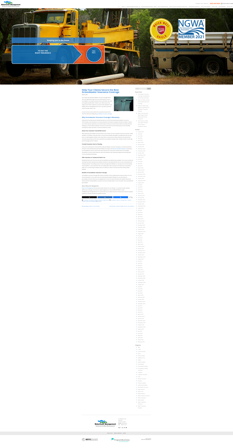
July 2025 (140, 159)
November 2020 (141, 278)
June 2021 (140, 263)
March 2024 (140, 193)
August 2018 (141, 329)
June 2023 (140, 212)
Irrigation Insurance (142, 374)
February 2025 (141, 170)
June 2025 (140, 161)
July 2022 (140, 235)
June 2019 (140, 308)
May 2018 (140, 335)
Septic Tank (140, 391)
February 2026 (141, 144)
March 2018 (140, 339)
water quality (141, 400)
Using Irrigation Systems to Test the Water (91, 206)
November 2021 (141, 252)
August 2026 (141, 131)
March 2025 (140, 168)
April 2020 (140, 293)
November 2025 (141, 151)
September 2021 (141, 257)
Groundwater (85, 200)
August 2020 (141, 284)
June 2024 (140, 187)
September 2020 (141, 282)
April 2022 (140, 242)
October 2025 (141, 153)
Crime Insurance (141, 351)
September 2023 (141, 206)
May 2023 (140, 214)
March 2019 (140, 314)
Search (149, 88)
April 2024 (140, 191)
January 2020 (141, 299)
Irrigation (140, 372)
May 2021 (140, 265)
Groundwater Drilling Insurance (103, 200)
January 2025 (141, 172)
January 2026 (141, 146)
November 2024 (141, 176)
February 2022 (141, 246)
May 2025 (140, 163)
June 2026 (140, 136)
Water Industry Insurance (144, 395)
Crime (139, 349)
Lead (139, 376)
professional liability (142, 385)
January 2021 (141, 274)
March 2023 (140, 218)
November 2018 (141, 322)
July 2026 (140, 134)
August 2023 (141, 208)
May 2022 (140, 240)
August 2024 (141, 182)
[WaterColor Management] (10, 4)
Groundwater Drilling (93, 200)
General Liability (141, 362)
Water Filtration (141, 393)
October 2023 (141, 204)
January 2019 (141, 318)
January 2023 (141, 223)
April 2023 (140, 216)
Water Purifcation (142, 398)
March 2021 (140, 269)
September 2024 (141, 180)
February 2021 (141, 271)
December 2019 (141, 301)
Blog (139, 347)
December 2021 (141, 250)
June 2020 (140, 288)
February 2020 (141, 297)
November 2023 (141, 201)
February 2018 (141, 342)
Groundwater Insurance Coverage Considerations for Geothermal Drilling (143, 96)
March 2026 (140, 142)
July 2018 (140, 331)
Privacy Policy (110, 433)
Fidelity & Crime (141, 358)
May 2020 (140, 291)
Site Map (124, 433)
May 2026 (140, 138)
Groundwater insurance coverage (117, 200)
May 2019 (140, 310)
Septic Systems (141, 389)
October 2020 (141, 280)
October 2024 (141, 178)
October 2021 (141, 255)
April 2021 (140, 267)
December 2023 (141, 199)
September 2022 (141, 231)
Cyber (139, 353)
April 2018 (140, 337)
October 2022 (141, 229)
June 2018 (140, 333)
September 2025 (141, 155)
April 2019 (140, 312)
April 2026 (140, 140)
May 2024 (140, 189)
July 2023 (140, 210)
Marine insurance (142, 378)
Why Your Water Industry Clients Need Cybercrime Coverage (143, 101)
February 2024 (141, 195)
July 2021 (140, 261)
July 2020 (140, 286)
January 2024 (141, 197)
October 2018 (141, 325)
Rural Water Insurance (143, 387)
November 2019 (141, 303)
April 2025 (140, 165)
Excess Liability (141, 355)
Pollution (140, 381)
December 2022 (141, 225)
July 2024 (140, 185)
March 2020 (140, 295)
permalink (99, 201)
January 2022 (141, 248)
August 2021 (141, 259)
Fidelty (139, 360)
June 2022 (140, 238)
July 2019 (140, 305)
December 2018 (141, 320)
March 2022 (140, 244)
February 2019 (141, 316)
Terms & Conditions (118, 433)
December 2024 (141, 174)
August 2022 (141, 233)
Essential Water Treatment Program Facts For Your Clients (121, 206)
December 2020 (141, 276)
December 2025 (141, 148)
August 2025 (141, 157)
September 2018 (141, 327)
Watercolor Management (87, 188)
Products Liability (142, 383)
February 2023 (141, 221)
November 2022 (141, 227)
